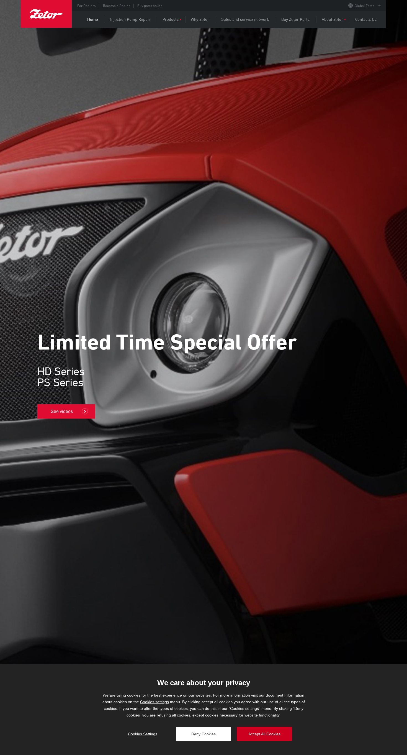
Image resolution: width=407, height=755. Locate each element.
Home (92, 19)
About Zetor (332, 19)
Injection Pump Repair (130, 19)
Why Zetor (200, 19)
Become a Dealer (116, 5)
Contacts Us (366, 19)
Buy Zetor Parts (295, 19)
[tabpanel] (203, 372)
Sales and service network (245, 19)
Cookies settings (154, 702)
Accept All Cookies (264, 734)
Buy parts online (150, 5)
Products (171, 19)
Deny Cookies (203, 734)
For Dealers (86, 5)
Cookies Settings (142, 734)
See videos (62, 411)
